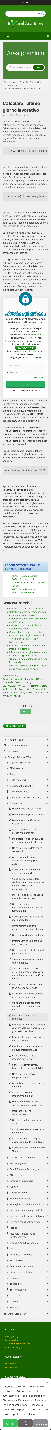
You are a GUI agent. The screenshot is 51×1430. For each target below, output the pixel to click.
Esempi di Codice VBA (30, 82)
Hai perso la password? (30, 390)
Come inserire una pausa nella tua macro (28, 1131)
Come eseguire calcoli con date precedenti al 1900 (28, 952)
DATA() (40, 679)
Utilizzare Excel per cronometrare (22, 1113)
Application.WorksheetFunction (19, 679)
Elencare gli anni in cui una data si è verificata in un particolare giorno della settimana (29, 1028)
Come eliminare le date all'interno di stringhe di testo (27, 928)
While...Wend (9, 695)
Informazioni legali (13, 1347)
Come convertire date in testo (28, 935)
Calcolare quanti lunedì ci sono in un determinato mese (28, 986)
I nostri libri (10, 1364)
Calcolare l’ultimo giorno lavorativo (23, 88)
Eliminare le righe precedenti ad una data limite (28, 1039)
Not (29, 689)
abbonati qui (34, 334)
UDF (43, 689)
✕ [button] (47, 1382)
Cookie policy (11, 1340)
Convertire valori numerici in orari (26, 1122)
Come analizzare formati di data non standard (26, 871)
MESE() (14, 689)
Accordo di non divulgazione (18, 1344)
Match (43, 685)
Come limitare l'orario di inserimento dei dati (24, 1094)
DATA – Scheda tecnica (24, 579)
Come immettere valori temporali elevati (24, 1076)
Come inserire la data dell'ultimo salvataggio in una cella (27, 860)
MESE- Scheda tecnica (24, 592)
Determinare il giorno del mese (28, 814)
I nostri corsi (11, 1367)
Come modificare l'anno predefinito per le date (24, 831)
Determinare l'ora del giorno (26, 808)
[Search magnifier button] (42, 14)
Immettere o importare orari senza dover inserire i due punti (28, 1103)
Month (22, 689)
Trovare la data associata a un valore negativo (28, 961)
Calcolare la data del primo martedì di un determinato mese (26, 1006)
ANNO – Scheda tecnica (24, 576)
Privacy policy (11, 1336)
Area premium (10, 82)
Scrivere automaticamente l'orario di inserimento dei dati (27, 1066)
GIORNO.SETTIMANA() (14, 685)
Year (20, 695)
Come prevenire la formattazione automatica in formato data (27, 907)
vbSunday (31, 692)
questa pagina (32, 357)
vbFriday (7, 692)
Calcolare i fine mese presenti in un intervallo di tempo (27, 995)
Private (36, 689)
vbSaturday (19, 692)
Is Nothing (33, 685)
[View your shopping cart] (48, 36)
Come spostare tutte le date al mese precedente (28, 918)
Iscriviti (13, 390)
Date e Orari (12, 85)
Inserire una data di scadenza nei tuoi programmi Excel (27, 1048)
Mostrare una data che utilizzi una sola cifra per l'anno (27, 897)
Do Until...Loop (22, 682)
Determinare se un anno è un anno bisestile (27, 943)
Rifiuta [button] (25, 1424)
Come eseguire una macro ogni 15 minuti (28, 1149)
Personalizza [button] (41, 1424)
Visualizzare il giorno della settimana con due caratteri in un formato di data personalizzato (28, 884)
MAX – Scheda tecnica (23, 589)
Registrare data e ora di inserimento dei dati (24, 1057)
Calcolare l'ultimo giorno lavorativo (24, 1017)
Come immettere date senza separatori (27, 850)
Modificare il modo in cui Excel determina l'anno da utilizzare (28, 840)
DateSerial (8, 682)
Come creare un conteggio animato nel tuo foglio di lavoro (28, 1140)
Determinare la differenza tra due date (27, 822)
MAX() (6, 689)
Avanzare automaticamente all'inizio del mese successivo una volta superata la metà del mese (28, 973)
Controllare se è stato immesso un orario (28, 1085)
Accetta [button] (10, 1424)
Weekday (43, 692)
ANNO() (13, 675)
